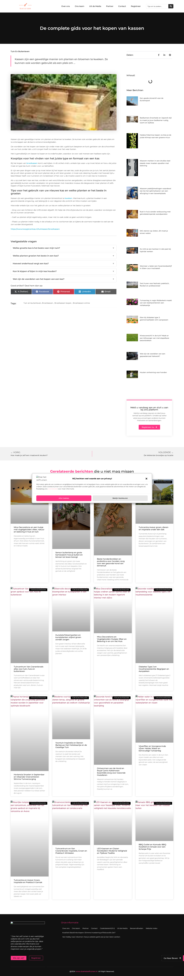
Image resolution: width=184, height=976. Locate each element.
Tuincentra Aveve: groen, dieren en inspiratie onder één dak (153, 528)
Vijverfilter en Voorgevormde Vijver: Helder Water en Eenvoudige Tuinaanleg (152, 748)
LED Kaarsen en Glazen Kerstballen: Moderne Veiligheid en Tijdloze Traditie (112, 850)
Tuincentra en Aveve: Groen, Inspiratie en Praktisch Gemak (28, 881)
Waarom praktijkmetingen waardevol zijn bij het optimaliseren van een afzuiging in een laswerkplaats (155, 190)
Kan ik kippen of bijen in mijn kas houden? (63, 271)
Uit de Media (95, 6)
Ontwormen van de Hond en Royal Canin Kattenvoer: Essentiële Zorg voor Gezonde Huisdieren (111, 771)
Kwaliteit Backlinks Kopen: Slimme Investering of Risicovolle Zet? (88, 933)
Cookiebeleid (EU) (107, 928)
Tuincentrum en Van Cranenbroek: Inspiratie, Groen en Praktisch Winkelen (71, 850)
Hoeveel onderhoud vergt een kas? (63, 263)
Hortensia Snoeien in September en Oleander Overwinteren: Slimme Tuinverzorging (29, 776)
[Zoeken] (170, 6)
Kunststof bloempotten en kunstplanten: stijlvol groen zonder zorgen (68, 637)
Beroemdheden (136, 928)
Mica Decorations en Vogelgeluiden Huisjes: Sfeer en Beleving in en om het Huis (112, 639)
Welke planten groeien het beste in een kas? (63, 256)
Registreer (136, 6)
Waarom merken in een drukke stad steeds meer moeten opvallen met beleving (155, 163)
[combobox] (157, 6)
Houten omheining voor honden (153, 372)
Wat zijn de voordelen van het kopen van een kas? (63, 279)
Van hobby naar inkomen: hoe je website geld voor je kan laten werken (91, 937)
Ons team (79, 6)
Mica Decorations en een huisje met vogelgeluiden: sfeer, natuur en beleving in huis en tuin (29, 529)
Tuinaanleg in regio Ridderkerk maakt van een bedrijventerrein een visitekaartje (156, 302)
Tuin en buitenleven (20, 51)
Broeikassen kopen (62, 303)
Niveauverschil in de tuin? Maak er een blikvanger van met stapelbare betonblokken (154, 338)
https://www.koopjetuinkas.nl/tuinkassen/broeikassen (35, 229)
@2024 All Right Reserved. (92, 971)
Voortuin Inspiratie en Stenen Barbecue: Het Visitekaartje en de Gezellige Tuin (71, 745)
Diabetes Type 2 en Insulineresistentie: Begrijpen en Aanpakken (154, 668)
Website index (151, 928)
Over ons (65, 6)
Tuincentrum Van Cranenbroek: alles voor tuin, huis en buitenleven (28, 668)
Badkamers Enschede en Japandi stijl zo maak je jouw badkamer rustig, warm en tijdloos (156, 120)
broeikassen (32, 163)
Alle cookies (64, 498)
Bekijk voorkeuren (120, 498)
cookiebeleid (52, 489)
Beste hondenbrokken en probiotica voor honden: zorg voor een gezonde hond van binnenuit (111, 562)
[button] (146, 478)
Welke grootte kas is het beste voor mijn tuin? (63, 248)
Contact (122, 6)
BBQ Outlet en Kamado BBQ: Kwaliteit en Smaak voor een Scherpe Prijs (152, 846)
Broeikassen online (81, 303)
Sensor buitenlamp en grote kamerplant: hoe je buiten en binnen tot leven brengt (69, 554)
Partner (109, 6)
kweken (68, 198)
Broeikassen (47, 303)
